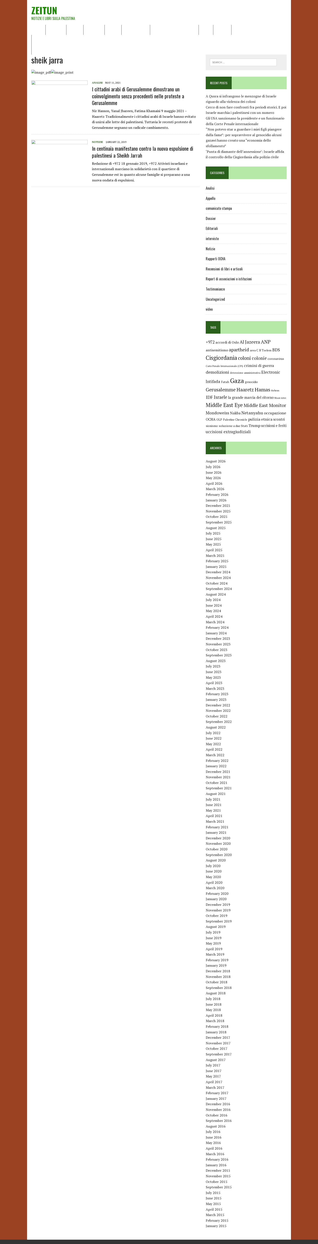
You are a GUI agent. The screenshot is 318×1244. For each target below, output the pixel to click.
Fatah (225, 382)
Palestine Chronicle (235, 420)
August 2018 (216, 993)
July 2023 (213, 666)
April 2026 (214, 483)
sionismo (212, 426)
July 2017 (213, 1065)
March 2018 (215, 1020)
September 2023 (219, 655)
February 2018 (217, 1026)
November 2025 (218, 511)
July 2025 (213, 533)
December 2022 (218, 705)
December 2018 (218, 971)
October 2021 (216, 782)
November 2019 (218, 910)
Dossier (222, 29)
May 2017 (213, 1076)
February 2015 (217, 1220)
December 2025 (218, 505)
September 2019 (219, 921)
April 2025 (214, 550)
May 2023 (213, 677)
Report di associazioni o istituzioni (229, 278)
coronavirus (276, 359)
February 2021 (217, 827)
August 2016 (216, 1126)
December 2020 (218, 838)
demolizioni (217, 372)
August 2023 (216, 660)
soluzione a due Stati (233, 426)
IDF (209, 397)
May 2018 (213, 1009)
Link (238, 29)
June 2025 (214, 538)
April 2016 (214, 1148)
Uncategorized (215, 299)
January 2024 (216, 633)
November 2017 (218, 1043)
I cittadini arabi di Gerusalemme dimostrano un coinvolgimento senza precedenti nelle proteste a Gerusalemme (138, 95)
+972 (210, 342)
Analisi (113, 29)
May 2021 (213, 810)
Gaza (237, 380)
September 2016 (219, 1120)
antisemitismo (217, 350)
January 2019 (216, 965)
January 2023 (216, 699)
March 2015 (215, 1214)
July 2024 (213, 599)
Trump (254, 425)
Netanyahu (252, 413)
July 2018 (213, 998)
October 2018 (216, 982)
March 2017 (215, 1087)
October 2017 (216, 1048)
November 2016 (218, 1109)
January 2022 (216, 766)
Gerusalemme (221, 389)
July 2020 (213, 865)
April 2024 (214, 616)
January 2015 (216, 1225)
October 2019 (216, 915)
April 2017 (214, 1081)
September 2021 (219, 788)
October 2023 (216, 649)
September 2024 (219, 588)
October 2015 (216, 1181)
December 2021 (218, 771)
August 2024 (216, 594)
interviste (212, 238)
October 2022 (216, 716)
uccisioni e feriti (273, 425)
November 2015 (218, 1176)
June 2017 (214, 1070)
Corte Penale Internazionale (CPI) (224, 366)
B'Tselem (265, 350)
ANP (266, 342)
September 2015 (219, 1187)
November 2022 (218, 710)
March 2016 (215, 1154)
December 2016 (218, 1104)
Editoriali (94, 29)
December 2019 (218, 904)
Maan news (280, 397)
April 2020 (214, 882)
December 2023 (218, 638)
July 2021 (213, 799)
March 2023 (215, 688)
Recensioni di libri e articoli (174, 29)
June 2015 (214, 1198)
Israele (220, 397)
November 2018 (218, 976)
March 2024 (215, 622)
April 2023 (214, 682)
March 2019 (215, 954)
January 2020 (216, 899)
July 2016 (213, 1131)
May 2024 (213, 610)
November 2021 (218, 777)
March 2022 (215, 755)
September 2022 (219, 721)
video (209, 309)
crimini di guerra (259, 365)
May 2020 (213, 876)
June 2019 (214, 937)
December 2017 (218, 1037)
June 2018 (214, 1004)
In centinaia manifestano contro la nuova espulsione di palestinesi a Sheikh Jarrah (142, 151)
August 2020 (216, 860)
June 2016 (214, 1137)
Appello (210, 198)
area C (254, 350)
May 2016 (213, 1142)
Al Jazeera (250, 342)
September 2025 (219, 522)
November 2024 (218, 577)
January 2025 (216, 566)
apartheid (239, 349)
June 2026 (214, 472)
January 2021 (216, 832)
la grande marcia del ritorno (251, 397)
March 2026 (215, 488)
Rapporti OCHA (136, 29)
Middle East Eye (224, 405)
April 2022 (214, 749)
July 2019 (213, 932)
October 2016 (216, 1115)
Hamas (262, 389)
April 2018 (214, 1015)
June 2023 (214, 671)
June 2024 (214, 605)
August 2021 (216, 793)
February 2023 (217, 693)
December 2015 (218, 1170)
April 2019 (214, 949)
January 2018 (216, 1032)
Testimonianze (215, 289)
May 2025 (213, 544)
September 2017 (219, 1054)
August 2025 (216, 527)
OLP (219, 420)
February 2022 (217, 760)
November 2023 (218, 644)
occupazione (275, 412)
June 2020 (214, 871)
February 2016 (217, 1159)
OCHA (210, 419)
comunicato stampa (219, 208)
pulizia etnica (260, 419)
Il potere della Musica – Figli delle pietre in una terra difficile (81, 39)
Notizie (75, 29)
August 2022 (216, 727)
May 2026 (213, 477)
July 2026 (213, 466)
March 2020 (215, 887)
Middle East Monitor (265, 405)
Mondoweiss (217, 412)
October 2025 (216, 516)
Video (206, 29)
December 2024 (218, 572)
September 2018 (219, 987)
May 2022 (213, 744)
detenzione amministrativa (245, 372)
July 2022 (213, 732)
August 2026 (216, 461)
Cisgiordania (221, 358)
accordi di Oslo (227, 342)
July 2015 (213, 1192)
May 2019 (213, 943)
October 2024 (216, 583)
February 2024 (217, 627)
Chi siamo (56, 29)
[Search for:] (243, 62)
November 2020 (218, 843)
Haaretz (245, 389)
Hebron (275, 390)
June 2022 (214, 738)
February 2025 (217, 561)
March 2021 (215, 821)
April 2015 (214, 1209)
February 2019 (217, 960)
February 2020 (217, 893)
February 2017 (217, 1093)
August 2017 (216, 1059)
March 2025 (215, 555)
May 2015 (213, 1203)
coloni (244, 358)
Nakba (235, 413)
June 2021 (214, 804)
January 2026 (216, 500)
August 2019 (216, 926)
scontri (279, 419)
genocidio (251, 382)
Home (38, 29)
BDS (276, 349)
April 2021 (214, 815)
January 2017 (216, 1098)
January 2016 (216, 1165)
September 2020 (219, 854)
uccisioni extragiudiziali (228, 431)
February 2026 (217, 494)
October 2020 (216, 849)
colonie (259, 358)
